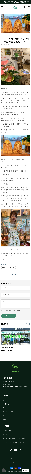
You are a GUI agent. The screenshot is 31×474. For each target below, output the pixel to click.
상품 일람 (6, 404)
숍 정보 (5, 434)
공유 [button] (4, 264)
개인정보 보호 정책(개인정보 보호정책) (14, 438)
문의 (4, 416)
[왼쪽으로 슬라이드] (12, 357)
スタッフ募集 (7, 430)
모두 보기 (27, 324)
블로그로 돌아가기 (16, 274)
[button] (2, 7)
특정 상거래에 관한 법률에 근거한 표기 (14, 442)
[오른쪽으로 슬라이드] (19, 357)
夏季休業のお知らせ (8, 347)
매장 (4, 408)
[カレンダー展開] (4, 470)
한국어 (14, 462)
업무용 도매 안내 (8, 412)
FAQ (4, 419)
